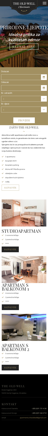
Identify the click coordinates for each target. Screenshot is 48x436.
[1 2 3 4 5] (24, 99)
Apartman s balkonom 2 (15, 347)
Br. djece (5, 103)
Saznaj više (24, 46)
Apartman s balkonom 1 (15, 287)
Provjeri (24, 120)
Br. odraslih (6, 93)
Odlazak (5, 82)
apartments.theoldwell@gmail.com (33, 417)
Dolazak (5, 71)
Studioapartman (21, 231)
